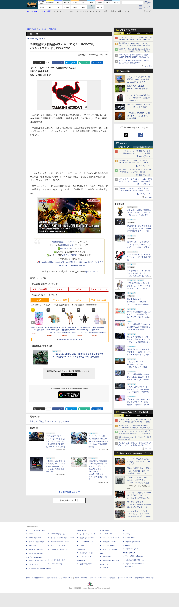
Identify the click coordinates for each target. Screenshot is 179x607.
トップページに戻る (69, 500)
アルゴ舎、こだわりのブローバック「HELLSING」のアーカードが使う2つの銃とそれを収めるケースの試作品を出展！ (139, 498)
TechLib (105, 568)
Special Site (125, 71)
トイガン (83, 11)
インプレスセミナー (58, 546)
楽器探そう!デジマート (88, 538)
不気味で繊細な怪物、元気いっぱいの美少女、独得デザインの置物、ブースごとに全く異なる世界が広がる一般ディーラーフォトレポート (139, 473)
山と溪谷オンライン (87, 553)
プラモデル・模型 (39, 289)
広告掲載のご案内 (65, 578)
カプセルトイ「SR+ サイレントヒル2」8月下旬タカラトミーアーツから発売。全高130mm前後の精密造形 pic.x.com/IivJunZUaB (135, 181)
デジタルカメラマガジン (37, 561)
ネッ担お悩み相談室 (36, 553)
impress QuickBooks (133, 542)
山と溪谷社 (81, 549)
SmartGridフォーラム (58, 534)
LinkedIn (99, 63)
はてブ (73, 63)
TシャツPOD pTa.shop (134, 556)
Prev (33, 322)
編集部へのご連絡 (81, 578)
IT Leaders (32, 546)
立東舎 (82, 546)
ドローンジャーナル (36, 549)
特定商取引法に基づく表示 (144, 578)
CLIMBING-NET (85, 557)
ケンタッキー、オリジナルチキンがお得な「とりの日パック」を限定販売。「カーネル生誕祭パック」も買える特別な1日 (134, 433)
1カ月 (148, 33)
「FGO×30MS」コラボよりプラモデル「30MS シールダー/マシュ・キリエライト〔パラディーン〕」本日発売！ (139, 288)
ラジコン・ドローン (98, 289)
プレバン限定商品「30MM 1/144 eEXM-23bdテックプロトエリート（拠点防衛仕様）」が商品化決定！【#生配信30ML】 (138, 379)
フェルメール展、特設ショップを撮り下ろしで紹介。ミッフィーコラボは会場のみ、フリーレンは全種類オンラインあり (134, 445)
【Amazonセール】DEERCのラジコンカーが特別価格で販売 (139, 257)
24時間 (128, 33)
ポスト (41, 63)
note (86, 63)
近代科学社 (81, 561)
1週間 (138, 33)
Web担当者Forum (35, 538)
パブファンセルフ (132, 549)
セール (126, 11)
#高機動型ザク (67, 245)
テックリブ (104, 564)
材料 (119, 11)
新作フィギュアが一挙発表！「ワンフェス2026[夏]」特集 (135, 454)
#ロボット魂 (75, 262)
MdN (101, 553)
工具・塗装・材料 (98, 300)
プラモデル (60, 11)
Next (105, 322)
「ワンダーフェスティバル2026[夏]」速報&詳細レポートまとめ (138, 461)
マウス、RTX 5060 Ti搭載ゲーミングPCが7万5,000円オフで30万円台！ (138, 97)
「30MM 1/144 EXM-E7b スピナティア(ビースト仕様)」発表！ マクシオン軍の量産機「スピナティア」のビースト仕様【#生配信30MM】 (139, 404)
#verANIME (86, 262)
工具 (112, 11)
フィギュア (72, 11)
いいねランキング (143, 147)
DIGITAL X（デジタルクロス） (61, 549)
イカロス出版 (104, 531)
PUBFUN (126, 546)
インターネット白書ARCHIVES (40, 568)
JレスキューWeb (109, 546)
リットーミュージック (87, 534)
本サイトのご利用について (35, 578)
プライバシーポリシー (98, 578)
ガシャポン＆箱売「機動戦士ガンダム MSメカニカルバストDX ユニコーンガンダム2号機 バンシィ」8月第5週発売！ (139, 215)
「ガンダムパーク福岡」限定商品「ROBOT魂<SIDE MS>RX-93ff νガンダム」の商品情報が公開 (98, 441)
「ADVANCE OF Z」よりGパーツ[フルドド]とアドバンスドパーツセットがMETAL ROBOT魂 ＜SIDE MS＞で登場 (55, 441)
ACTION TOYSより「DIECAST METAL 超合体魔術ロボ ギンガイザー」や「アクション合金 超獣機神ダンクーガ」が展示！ (139, 507)
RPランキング (123, 147)
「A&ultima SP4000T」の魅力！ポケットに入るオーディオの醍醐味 (139, 115)
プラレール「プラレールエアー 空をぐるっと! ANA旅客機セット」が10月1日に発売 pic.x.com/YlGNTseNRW (134, 172)
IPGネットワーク (129, 553)
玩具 (105, 11)
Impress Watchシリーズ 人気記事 (134, 412)
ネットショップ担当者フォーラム (62, 538)
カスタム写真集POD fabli (135, 560)
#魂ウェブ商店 (69, 255)
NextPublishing (56, 564)
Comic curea (130, 538)
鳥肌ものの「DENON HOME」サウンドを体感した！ (138, 88)
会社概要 (112, 578)
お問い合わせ (52, 578)
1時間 (119, 33)
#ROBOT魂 (65, 248)
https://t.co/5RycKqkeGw (50, 262)
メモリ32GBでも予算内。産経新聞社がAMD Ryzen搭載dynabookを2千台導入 (138, 79)
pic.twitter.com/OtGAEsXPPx (72, 265)
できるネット (33, 564)
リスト (48, 63)
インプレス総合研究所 (36, 542)
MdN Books (107, 557)
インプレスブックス (58, 560)
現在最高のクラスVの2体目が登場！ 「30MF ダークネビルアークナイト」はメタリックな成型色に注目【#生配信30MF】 (139, 354)
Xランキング (125, 143)
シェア (60, 63)
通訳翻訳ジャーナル (110, 542)
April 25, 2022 (91, 271)
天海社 (128, 534)
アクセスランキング (128, 30)
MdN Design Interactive (111, 561)
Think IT (31, 534)
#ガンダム (97, 262)
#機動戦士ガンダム (61, 242)
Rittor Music (81, 531)
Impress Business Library (60, 542)
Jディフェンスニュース (111, 538)
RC (91, 11)
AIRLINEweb (107, 534)
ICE (124, 531)
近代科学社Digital (86, 564)
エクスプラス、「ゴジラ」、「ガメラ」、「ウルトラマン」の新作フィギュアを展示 (139, 513)
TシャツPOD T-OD (87, 542)
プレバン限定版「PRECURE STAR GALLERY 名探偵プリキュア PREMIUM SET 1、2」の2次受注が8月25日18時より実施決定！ (139, 329)
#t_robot (66, 262)
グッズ (98, 11)
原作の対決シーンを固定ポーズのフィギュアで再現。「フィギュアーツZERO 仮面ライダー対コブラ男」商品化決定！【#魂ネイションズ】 (139, 247)
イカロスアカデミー (110, 549)
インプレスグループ (125, 578)
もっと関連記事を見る (68, 492)
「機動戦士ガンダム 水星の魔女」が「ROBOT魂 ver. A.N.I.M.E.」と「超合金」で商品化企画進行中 (55, 466)
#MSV (72, 242)
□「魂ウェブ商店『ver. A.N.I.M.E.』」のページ (50, 421)
